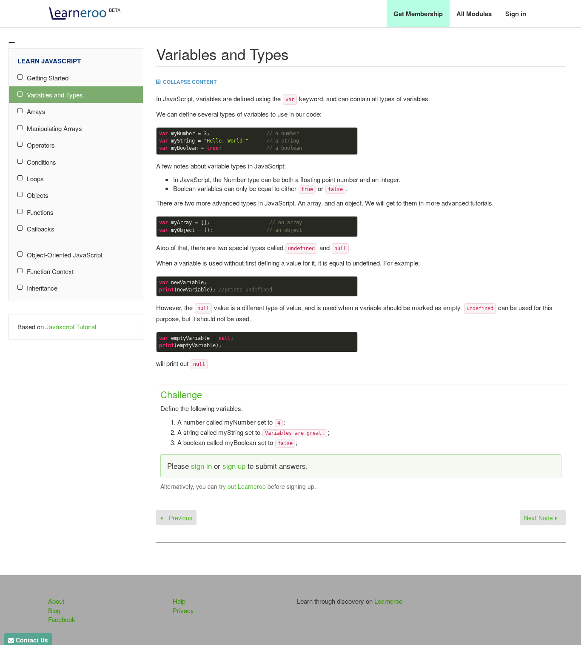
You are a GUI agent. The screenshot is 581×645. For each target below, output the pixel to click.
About (56, 600)
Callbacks (40, 228)
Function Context (50, 271)
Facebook (61, 619)
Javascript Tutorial (71, 326)
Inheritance (42, 287)
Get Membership (418, 13)
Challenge (181, 394)
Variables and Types (55, 94)
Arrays (36, 111)
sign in (201, 465)
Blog (54, 610)
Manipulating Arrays (54, 128)
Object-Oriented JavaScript (65, 254)
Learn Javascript (49, 61)
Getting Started (47, 77)
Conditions (41, 161)
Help (179, 600)
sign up (233, 465)
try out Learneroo (242, 486)
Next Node (539, 518)
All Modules (474, 13)
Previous (179, 518)
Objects (37, 195)
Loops (35, 178)
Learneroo (388, 600)
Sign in (515, 13)
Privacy (183, 610)
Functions (40, 212)
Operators (41, 144)
